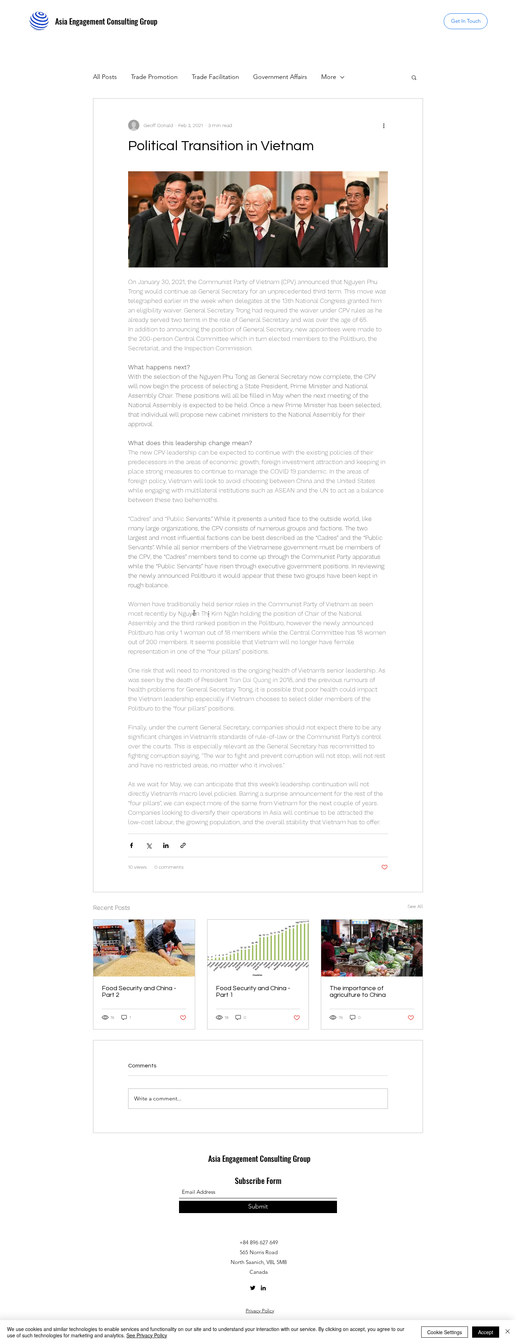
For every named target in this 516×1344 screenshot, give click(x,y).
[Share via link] (183, 845)
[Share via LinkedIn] (166, 845)
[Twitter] (252, 1287)
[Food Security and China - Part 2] (144, 948)
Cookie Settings (444, 1332)
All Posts (105, 77)
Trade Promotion (154, 77)
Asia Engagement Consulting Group (106, 21)
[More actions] (383, 125)
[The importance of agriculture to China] (372, 948)
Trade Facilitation (215, 77)
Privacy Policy (260, 1310)
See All (415, 906)
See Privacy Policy (146, 1335)
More (328, 77)
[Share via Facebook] (131, 845)
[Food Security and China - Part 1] (258, 948)
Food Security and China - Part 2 (139, 991)
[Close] (507, 1332)
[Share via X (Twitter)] (148, 845)
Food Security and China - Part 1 (253, 991)
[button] (466, 21)
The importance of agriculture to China (358, 991)
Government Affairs (280, 77)
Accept (485, 1332)
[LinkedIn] (263, 1287)
